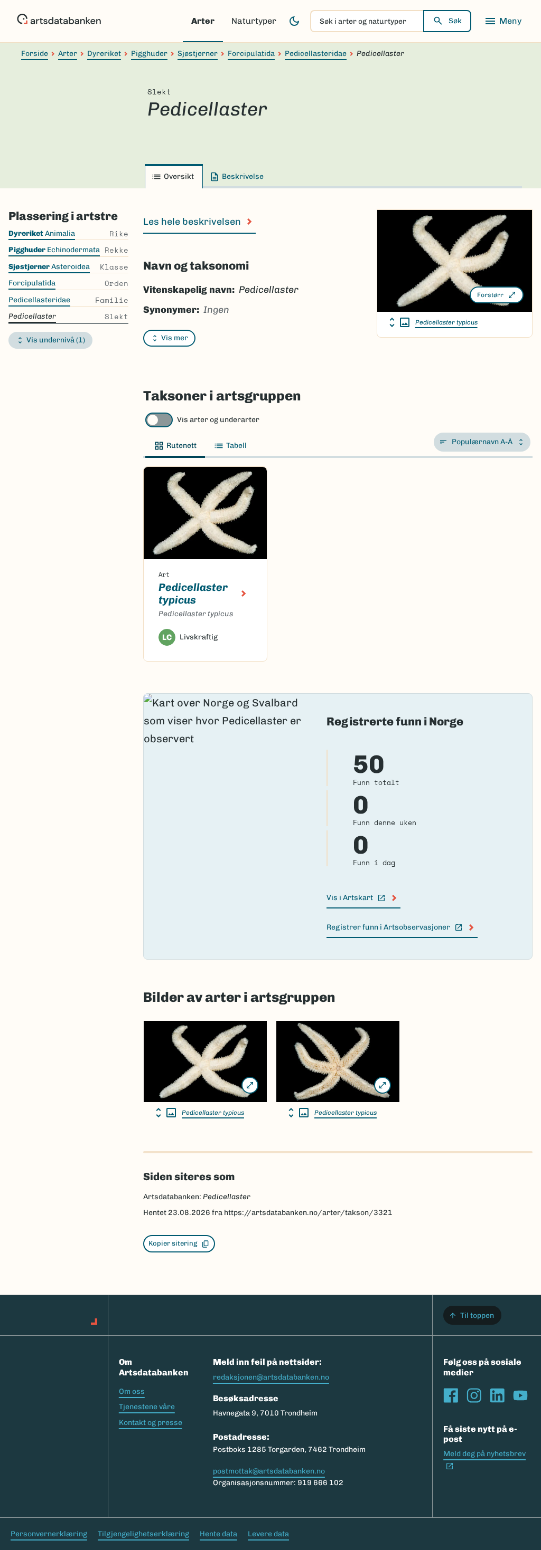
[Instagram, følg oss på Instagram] (474, 1395)
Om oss (132, 1391)
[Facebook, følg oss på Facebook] (450, 1395)
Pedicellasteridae (316, 53)
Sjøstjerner (198, 53)
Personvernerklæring (49, 1533)
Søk (455, 20)
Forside (34, 53)
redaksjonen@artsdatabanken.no (271, 1377)
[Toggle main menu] (502, 21)
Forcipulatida (251, 53)
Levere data (268, 1533)
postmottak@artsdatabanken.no (269, 1471)
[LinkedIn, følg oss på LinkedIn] (497, 1395)
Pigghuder (149, 53)
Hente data (218, 1533)
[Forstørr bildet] (249, 1085)
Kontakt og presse (150, 1422)
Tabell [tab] (236, 445)
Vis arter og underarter (218, 419)
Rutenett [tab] (181, 445)
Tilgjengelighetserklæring (143, 1533)
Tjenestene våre (147, 1406)
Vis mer (174, 337)
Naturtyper (253, 21)
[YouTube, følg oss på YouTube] (520, 1395)
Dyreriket (104, 53)
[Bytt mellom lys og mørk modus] (294, 21)
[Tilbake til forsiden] (59, 21)
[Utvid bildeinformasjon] (399, 322)
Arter (202, 21)
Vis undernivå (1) (55, 340)
